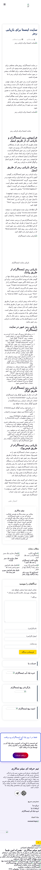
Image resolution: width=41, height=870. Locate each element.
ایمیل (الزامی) (31, 636)
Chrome (7, 408)
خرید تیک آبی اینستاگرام (25, 673)
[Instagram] (23, 793)
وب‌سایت (33, 644)
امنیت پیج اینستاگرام (26, 709)
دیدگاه (34, 597)
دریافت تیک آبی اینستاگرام (27, 475)
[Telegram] (17, 793)
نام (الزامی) (32, 628)
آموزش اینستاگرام (17, 39)
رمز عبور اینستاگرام (18, 150)
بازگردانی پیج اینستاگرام (20, 687)
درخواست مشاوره (25, 867)
